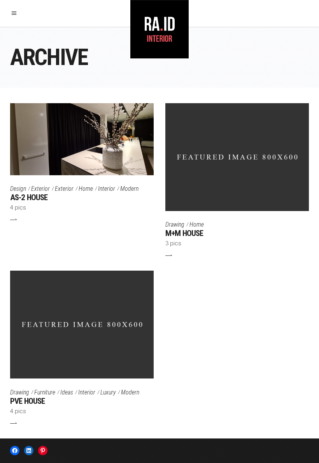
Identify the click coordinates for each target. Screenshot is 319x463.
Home (86, 188)
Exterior (40, 188)
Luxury (108, 392)
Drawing (174, 224)
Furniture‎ (44, 392)
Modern (129, 188)
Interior (106, 188)
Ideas (66, 392)
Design (18, 188)
